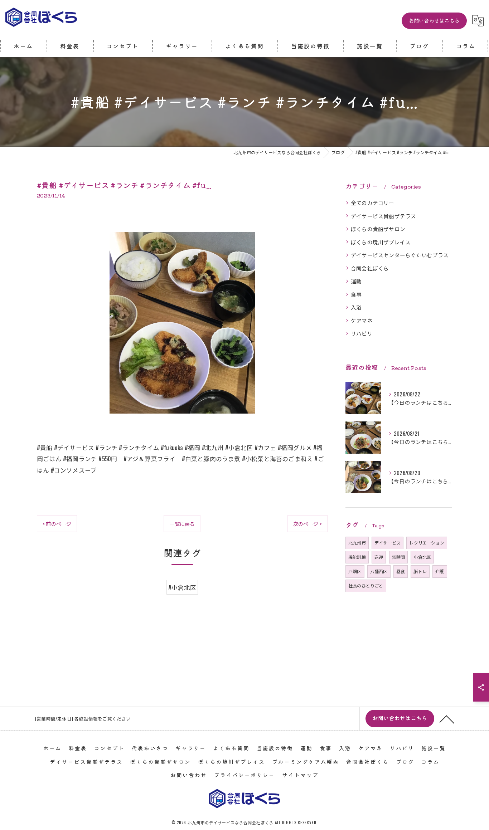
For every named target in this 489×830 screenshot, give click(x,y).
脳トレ (420, 571)
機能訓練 (357, 557)
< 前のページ (57, 523)
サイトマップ (300, 774)
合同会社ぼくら (370, 268)
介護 (439, 571)
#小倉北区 (182, 587)
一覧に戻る (182, 523)
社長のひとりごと (365, 585)
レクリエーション (426, 543)
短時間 (398, 557)
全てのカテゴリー (372, 202)
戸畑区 (355, 571)
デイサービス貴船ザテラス (383, 216)
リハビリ (362, 333)
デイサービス (387, 543)
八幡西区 (379, 571)
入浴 (356, 307)
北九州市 (357, 543)
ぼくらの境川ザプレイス (381, 242)
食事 (356, 294)
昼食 (400, 571)
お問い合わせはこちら (434, 20)
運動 (356, 281)
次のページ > (307, 523)
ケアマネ (362, 320)
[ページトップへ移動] (447, 719)
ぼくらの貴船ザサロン (378, 229)
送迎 (378, 557)
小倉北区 (422, 557)
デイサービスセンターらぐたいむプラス (400, 255)
